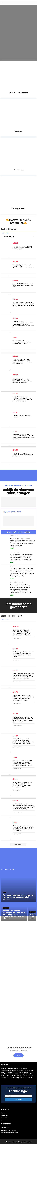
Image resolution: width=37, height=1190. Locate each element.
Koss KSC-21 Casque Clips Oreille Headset (22, 416)
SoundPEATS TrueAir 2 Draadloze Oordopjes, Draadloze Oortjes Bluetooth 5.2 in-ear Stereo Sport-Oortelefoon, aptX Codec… (22, 380)
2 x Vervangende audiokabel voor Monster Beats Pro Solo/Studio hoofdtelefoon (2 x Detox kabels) (21, 557)
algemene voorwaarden (8, 1130)
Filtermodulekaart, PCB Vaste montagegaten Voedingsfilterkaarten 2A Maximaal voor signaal (23, 342)
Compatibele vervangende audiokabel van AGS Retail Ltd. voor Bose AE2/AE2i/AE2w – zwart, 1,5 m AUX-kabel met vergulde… (22, 399)
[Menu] (2, 2)
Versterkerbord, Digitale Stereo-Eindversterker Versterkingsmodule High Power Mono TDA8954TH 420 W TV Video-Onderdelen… (24, 806)
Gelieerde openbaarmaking (9, 1132)
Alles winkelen (5, 1118)
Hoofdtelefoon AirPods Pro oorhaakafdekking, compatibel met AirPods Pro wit (23, 454)
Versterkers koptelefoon (16, 582)
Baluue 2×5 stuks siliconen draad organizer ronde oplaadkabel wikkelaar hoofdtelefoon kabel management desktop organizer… (23, 763)
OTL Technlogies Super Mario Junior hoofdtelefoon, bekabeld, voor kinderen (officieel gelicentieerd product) (23, 654)
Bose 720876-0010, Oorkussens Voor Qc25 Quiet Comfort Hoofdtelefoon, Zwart (23, 285)
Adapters (12, 566)
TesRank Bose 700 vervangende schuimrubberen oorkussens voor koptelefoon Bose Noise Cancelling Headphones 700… (23, 719)
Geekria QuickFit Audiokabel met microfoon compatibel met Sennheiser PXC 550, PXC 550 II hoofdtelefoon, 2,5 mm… (22, 784)
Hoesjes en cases (14, 535)
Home (3, 1113)
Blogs (2, 1120)
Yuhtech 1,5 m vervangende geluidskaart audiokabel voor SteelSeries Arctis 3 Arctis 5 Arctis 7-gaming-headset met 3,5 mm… (23, 741)
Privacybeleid (5, 1128)
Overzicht (4, 1115)
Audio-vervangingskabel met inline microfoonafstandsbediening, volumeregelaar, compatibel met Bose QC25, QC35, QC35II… (23, 676)
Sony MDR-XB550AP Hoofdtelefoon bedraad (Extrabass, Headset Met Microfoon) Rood (22, 247)
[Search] (34, 2)
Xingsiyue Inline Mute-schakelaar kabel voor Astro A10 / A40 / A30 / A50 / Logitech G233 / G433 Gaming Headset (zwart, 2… (24, 436)
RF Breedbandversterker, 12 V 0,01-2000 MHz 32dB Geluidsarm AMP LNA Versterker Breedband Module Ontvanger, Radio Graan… (23, 698)
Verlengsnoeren (14, 552)
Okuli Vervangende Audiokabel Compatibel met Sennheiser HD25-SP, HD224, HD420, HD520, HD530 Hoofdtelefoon (23, 828)
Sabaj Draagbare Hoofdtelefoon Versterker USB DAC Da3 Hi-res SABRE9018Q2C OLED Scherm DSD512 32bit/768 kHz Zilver (23, 361)
